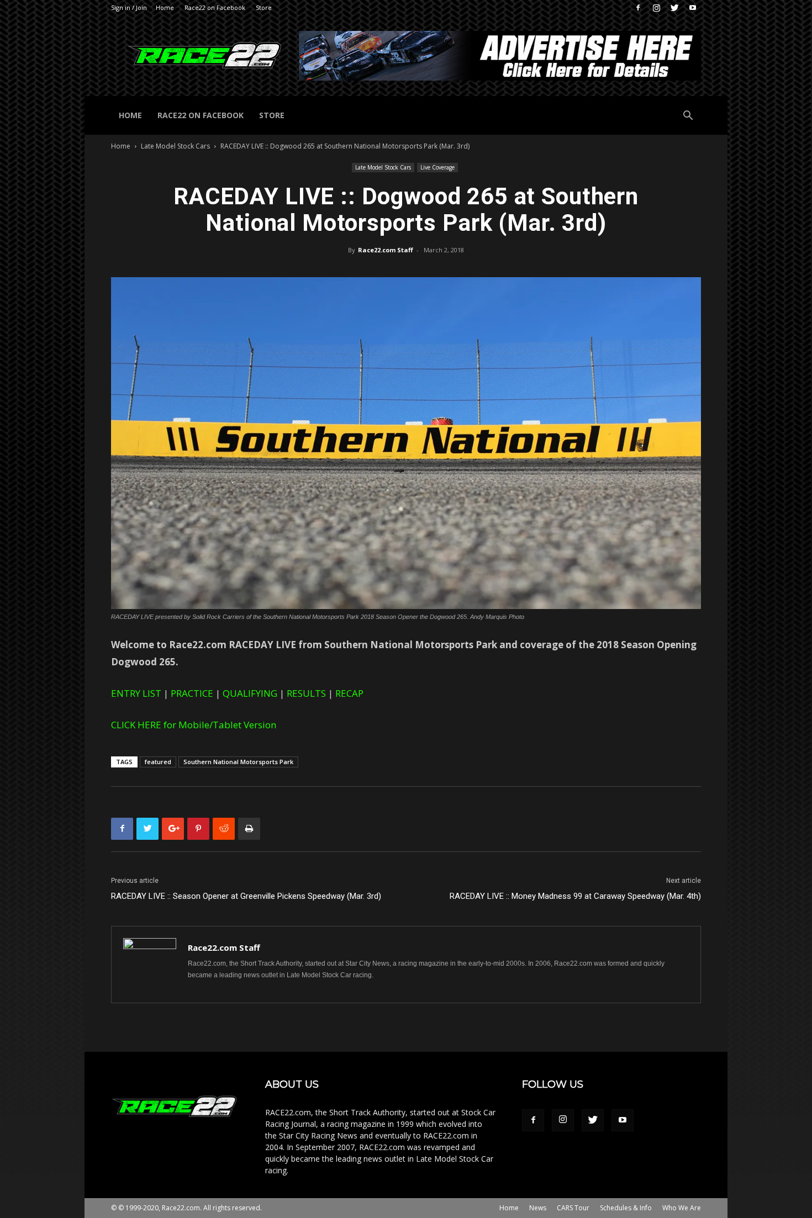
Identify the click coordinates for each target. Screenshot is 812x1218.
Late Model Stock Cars (175, 146)
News (537, 1207)
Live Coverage (437, 167)
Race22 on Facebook (214, 7)
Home (165, 7)
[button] (687, 117)
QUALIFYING (250, 693)
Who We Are (681, 1207)
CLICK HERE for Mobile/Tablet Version (193, 724)
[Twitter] (674, 7)
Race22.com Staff (385, 250)
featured (158, 762)
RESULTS (306, 693)
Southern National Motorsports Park (238, 762)
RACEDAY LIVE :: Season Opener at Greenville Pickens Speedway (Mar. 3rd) (246, 896)
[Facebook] (638, 7)
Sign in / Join (129, 7)
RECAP (349, 693)
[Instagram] (656, 7)
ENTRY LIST (136, 693)
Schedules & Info (626, 1207)
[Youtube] (692, 7)
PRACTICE (192, 693)
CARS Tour (573, 1207)
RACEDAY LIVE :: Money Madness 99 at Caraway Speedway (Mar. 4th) (575, 896)
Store (264, 7)
